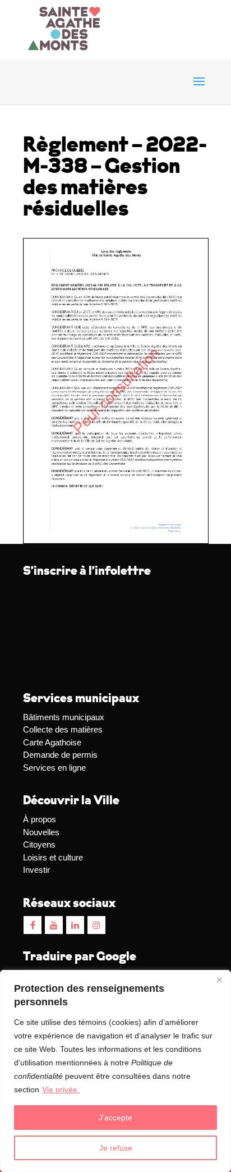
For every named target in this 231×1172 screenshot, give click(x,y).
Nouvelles (41, 832)
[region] (115, 1071)
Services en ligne (54, 767)
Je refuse (115, 1147)
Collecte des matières (63, 729)
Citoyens (39, 844)
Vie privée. (61, 1089)
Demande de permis (60, 754)
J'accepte (115, 1117)
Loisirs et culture (53, 857)
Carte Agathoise (52, 742)
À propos (39, 819)
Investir (36, 870)
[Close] (219, 979)
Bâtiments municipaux (63, 717)
